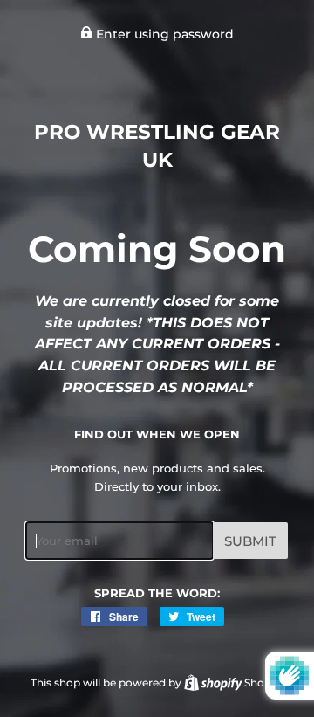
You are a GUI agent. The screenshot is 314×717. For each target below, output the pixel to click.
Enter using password (163, 34)
